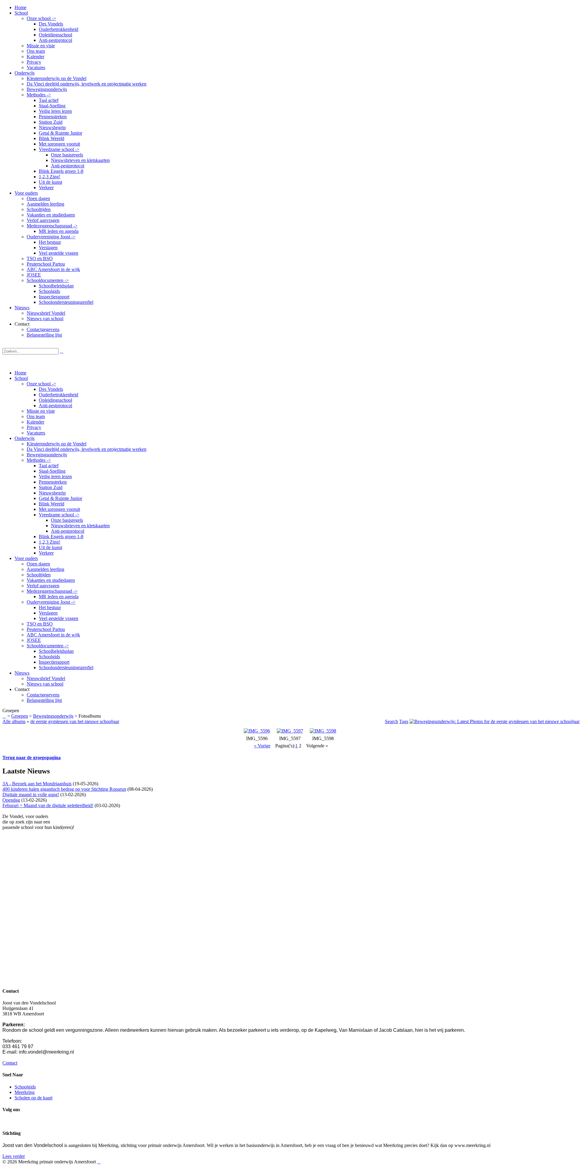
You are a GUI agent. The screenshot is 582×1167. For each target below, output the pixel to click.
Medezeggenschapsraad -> (52, 591)
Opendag (11, 800)
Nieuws (22, 673)
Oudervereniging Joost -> (51, 602)
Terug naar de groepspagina (31, 757)
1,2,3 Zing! (49, 542)
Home (20, 372)
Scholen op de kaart (33, 1097)
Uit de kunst (50, 547)
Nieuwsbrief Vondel (46, 678)
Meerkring (25, 1092)
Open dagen (38, 563)
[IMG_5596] (257, 730)
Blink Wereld (51, 503)
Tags (403, 721)
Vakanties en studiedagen (51, 580)
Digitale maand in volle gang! (30, 794)
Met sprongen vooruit (59, 509)
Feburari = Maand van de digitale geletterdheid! (47, 805)
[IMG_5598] (323, 730)
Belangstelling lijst (44, 700)
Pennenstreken (53, 482)
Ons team (36, 416)
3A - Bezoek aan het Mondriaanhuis (37, 783)
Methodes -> (39, 460)
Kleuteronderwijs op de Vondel (56, 443)
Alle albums (13, 721)
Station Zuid (50, 487)
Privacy (34, 427)
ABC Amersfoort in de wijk (53, 634)
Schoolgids (49, 656)
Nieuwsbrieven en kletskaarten (80, 525)
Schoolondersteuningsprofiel (66, 667)
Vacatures (36, 432)
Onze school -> (41, 383)
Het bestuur (50, 607)
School (21, 378)
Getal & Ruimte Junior (60, 498)
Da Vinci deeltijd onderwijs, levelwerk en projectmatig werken (86, 449)
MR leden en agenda (59, 596)
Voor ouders (26, 558)
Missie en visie (41, 411)
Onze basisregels (67, 520)
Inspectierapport (54, 662)
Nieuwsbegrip (52, 492)
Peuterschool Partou (46, 629)
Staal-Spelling (52, 471)
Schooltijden (39, 574)
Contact (9, 1062)
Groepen (19, 716)
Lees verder (13, 1156)
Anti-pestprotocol (55, 405)
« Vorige (262, 745)
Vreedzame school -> (59, 514)
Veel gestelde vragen (58, 618)
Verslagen (48, 612)
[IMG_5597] (290, 730)
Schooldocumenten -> (48, 645)
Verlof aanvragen (43, 585)
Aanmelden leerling (45, 569)
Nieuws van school (45, 683)
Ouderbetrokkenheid (58, 394)
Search (391, 721)
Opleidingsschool (55, 400)
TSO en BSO (40, 623)
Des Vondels (51, 389)
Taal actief (49, 465)
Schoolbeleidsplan (56, 651)
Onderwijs (25, 438)
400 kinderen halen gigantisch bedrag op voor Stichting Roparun (64, 789)
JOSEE (34, 640)
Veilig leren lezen (55, 476)
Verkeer (46, 552)
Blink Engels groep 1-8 (61, 536)
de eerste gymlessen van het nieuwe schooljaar (74, 721)
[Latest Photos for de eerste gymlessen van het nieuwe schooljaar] (495, 721)
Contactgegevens (43, 694)
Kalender (35, 421)
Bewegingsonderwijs (47, 454)
